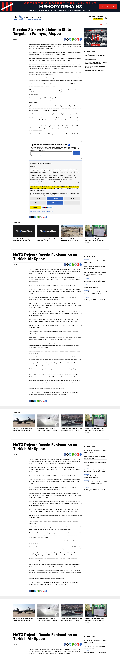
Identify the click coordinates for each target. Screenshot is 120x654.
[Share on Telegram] (70, 39)
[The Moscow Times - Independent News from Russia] (27, 18)
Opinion (43, 24)
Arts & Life (50, 24)
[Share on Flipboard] (78, 39)
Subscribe (76, 153)
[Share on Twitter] (67, 39)
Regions (30, 24)
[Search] (106, 24)
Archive (63, 24)
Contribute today (98, 18)
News (17, 24)
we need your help (35, 183)
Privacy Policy (42, 155)
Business (36, 24)
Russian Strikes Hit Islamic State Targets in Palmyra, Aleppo (42, 31)
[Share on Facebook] (65, 39)
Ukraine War (23, 24)
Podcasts (57, 24)
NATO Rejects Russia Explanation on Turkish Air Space (45, 257)
